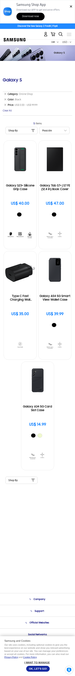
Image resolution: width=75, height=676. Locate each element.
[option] (19, 214)
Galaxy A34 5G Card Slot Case (37, 408)
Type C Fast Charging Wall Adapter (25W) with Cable (20, 298)
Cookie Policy (30, 657)
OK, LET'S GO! (38, 668)
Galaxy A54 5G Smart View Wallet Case (55, 298)
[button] (58, 42)
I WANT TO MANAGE (37, 662)
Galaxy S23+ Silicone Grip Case (20, 187)
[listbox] (20, 215)
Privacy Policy (11, 657)
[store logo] (14, 33)
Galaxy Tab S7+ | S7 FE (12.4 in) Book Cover (55, 187)
